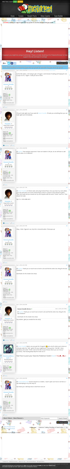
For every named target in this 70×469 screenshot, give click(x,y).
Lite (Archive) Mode (31, 461)
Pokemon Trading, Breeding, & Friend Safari (27, 21)
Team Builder (58, 15)
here (53, 356)
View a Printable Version (9, 426)
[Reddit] (15, 64)
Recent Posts (32, 15)
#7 (66, 304)
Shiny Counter (45, 15)
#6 (66, 265)
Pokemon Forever (6, 21)
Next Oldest (8, 418)
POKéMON (13, 21)
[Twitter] (9, 64)
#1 (66, 70)
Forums (20, 15)
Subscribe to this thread (9, 428)
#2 (66, 110)
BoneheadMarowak (8, 357)
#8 (66, 343)
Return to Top (22, 461)
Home (13, 15)
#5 (66, 226)
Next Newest (18, 418)
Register (20, 1)
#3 (66, 148)
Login (15, 1)
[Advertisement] (35, 36)
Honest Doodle (9, 84)
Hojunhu (8, 124)
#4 (66, 187)
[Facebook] (12, 64)
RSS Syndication (40, 461)
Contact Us (5, 461)
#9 (66, 378)
